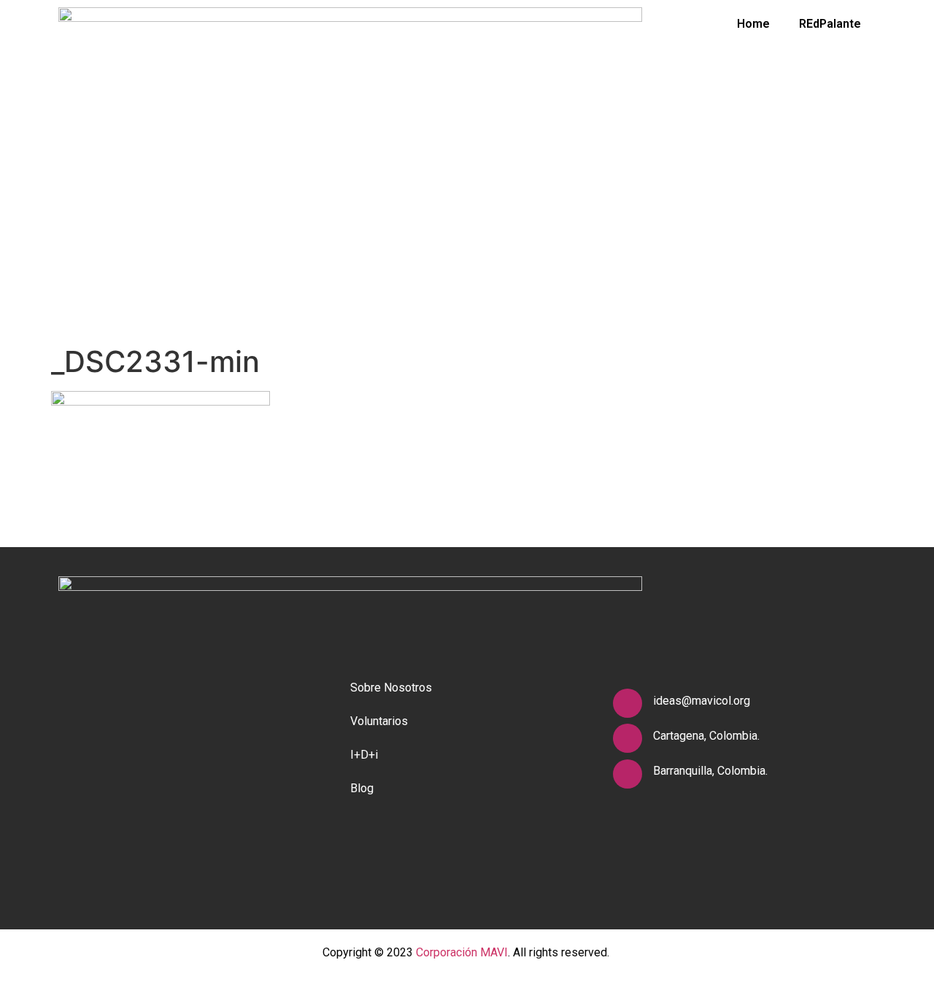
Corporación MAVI (462, 952)
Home (753, 24)
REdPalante (830, 24)
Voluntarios (379, 721)
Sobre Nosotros (391, 687)
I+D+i (364, 755)
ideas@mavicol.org (701, 701)
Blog (362, 788)
